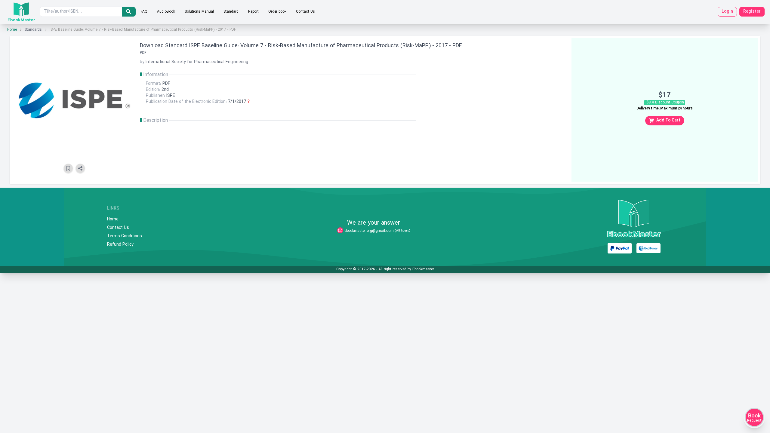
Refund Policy (120, 245)
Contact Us (305, 11)
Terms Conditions (124, 236)
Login (727, 11)
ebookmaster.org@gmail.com (369, 231)
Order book (277, 11)
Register (752, 11)
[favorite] (68, 168)
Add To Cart (668, 120)
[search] (129, 12)
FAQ (144, 11)
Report (253, 11)
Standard (231, 11)
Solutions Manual (199, 11)
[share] (80, 168)
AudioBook (166, 11)
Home (12, 29)
